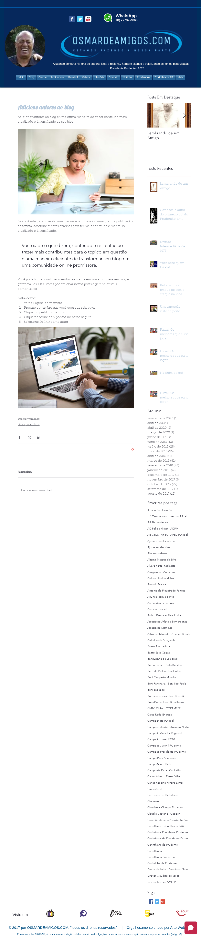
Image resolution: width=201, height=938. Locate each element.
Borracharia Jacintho (160, 696)
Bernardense (155, 665)
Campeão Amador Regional (164, 733)
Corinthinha (154, 851)
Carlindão (175, 770)
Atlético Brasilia (181, 634)
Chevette (153, 801)
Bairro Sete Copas (158, 652)
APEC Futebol (179, 534)
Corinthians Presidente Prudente (167, 832)
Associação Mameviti (159, 627)
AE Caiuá (153, 534)
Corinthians (154, 826)
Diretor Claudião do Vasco (163, 875)
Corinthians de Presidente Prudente (169, 838)
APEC (164, 534)
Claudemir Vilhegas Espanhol (165, 807)
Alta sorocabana (157, 553)
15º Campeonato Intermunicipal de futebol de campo (169, 516)
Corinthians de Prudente (162, 844)
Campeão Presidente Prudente (166, 751)
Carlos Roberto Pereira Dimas (165, 782)
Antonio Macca (156, 584)
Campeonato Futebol (160, 720)
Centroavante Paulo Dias (162, 795)
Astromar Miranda (158, 634)
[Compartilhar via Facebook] (19, 437)
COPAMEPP (173, 708)
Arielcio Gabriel (156, 609)
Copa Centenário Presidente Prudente (169, 820)
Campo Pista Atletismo (161, 758)
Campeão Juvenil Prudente (164, 745)
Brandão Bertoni (157, 702)
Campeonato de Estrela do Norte (168, 727)
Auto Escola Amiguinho (161, 640)
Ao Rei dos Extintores (160, 603)
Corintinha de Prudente (162, 863)
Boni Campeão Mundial (161, 677)
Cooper (175, 813)
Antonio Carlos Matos (160, 578)
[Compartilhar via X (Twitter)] (29, 437)
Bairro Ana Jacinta (158, 646)
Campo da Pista (157, 770)
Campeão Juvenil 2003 (161, 739)
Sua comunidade (29, 419)
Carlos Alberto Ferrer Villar (163, 776)
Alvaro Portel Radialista (161, 565)
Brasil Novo (177, 702)
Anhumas (169, 572)
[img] (50, 913)
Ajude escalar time (158, 547)
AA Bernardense (157, 522)
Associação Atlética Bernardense (167, 621)
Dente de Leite (156, 869)
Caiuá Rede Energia (159, 714)
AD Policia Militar (157, 528)
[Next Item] (184, 115)
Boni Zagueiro (156, 689)
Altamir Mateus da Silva (161, 559)
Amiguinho (154, 572)
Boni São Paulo (177, 683)
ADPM (174, 528)
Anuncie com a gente (160, 596)
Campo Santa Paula (159, 764)
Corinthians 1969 (174, 826)
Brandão (180, 696)
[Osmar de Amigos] (72, 19)
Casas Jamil (154, 789)
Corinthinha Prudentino (161, 857)
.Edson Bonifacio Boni (160, 510)
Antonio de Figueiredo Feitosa (166, 590)
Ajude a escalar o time (161, 541)
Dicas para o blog (29, 424)
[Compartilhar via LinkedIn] (39, 437)
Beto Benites (174, 665)
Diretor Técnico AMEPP (161, 882)
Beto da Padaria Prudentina (164, 671)
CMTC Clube (155, 708)
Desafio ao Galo (178, 869)
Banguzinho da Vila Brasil (162, 658)
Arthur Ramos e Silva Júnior (164, 615)
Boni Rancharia (156, 683)
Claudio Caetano (157, 813)
